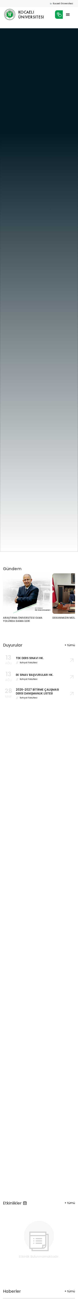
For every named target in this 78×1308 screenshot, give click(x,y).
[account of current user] (68, 15)
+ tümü (70, 1203)
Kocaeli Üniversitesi (63, 3)
